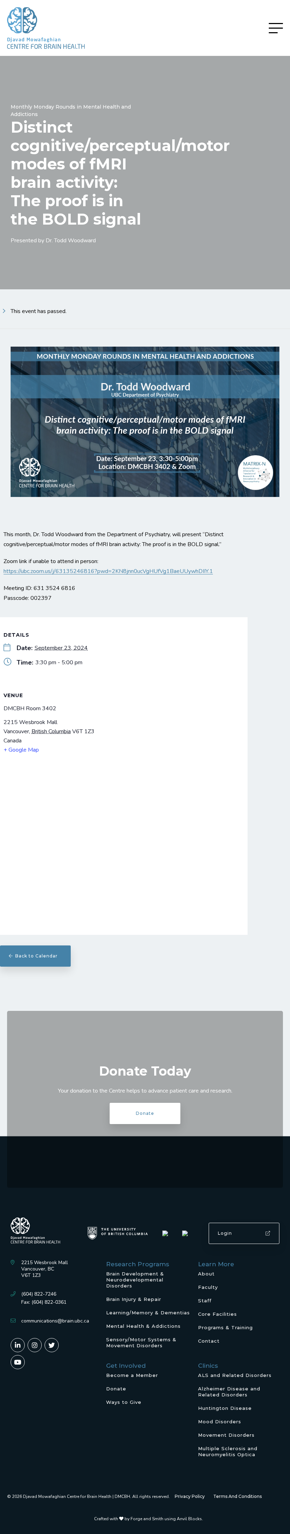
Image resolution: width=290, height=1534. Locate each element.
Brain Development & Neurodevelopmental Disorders (135, 1280)
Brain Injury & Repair (133, 1299)
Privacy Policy (190, 1496)
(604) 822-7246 (38, 1294)
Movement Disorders (226, 1435)
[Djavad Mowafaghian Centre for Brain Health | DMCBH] (46, 28)
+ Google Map (21, 750)
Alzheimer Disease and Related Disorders (229, 1391)
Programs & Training (225, 1327)
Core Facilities (217, 1314)
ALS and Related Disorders (235, 1375)
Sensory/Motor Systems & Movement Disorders (141, 1342)
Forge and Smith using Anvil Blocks (166, 1519)
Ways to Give (123, 1402)
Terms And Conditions (237, 1496)
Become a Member (132, 1375)
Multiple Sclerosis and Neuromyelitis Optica (227, 1451)
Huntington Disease (225, 1408)
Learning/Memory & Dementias (148, 1312)
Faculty (208, 1287)
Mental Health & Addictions (143, 1326)
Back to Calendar (38, 956)
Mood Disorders (219, 1421)
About (206, 1274)
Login (225, 1233)
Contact (209, 1341)
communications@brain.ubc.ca (55, 1321)
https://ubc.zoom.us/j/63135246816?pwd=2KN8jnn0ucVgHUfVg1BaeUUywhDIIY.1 (108, 571)
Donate (145, 1113)
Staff (204, 1300)
